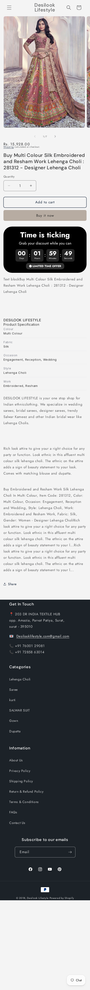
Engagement (13, 359)
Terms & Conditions (24, 802)
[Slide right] (55, 136)
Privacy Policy (19, 770)
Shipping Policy (21, 781)
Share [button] (12, 584)
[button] (9, 8)
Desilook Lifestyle (38, 898)
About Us (16, 760)
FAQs (13, 812)
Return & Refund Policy (26, 791)
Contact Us (17, 822)
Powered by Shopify (62, 898)
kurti (12, 700)
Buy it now (45, 215)
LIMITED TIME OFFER (47, 266)
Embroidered (13, 386)
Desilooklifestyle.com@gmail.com (42, 636)
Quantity (9, 176)
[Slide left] (35, 136)
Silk (6, 346)
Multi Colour (13, 333)
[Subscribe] (70, 852)
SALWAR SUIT (19, 710)
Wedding (50, 359)
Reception (33, 359)
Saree (13, 689)
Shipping (8, 147)
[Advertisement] (45, 945)
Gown (13, 720)
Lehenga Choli (14, 372)
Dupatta (15, 731)
